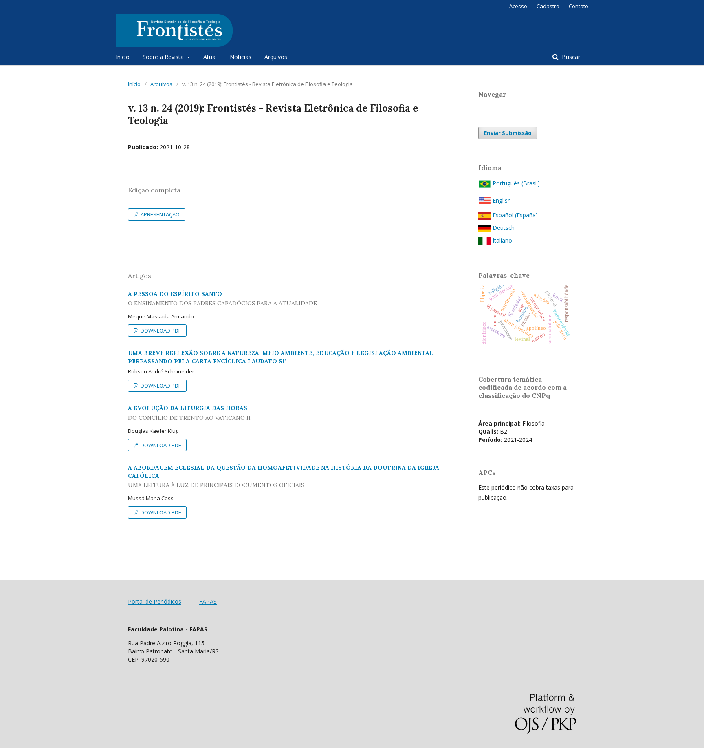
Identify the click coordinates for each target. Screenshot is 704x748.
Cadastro (548, 6)
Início (123, 57)
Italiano (501, 240)
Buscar (570, 57)
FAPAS (208, 601)
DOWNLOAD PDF (160, 330)
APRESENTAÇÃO (159, 214)
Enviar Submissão (508, 133)
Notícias (240, 57)
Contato (578, 6)
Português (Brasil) (515, 183)
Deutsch (503, 228)
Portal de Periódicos (154, 601)
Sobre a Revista (164, 57)
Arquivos (275, 57)
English (501, 200)
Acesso (518, 6)
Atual (210, 57)
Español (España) (514, 215)
